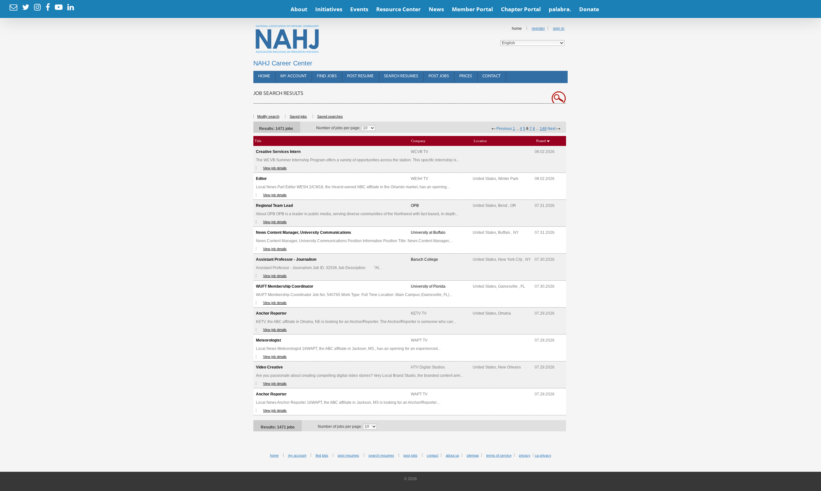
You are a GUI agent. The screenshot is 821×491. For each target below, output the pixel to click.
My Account (293, 76)
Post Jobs (438, 76)
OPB (415, 205)
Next (551, 128)
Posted (541, 141)
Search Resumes (401, 76)
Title (258, 141)
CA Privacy (543, 455)
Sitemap (473, 455)
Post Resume (360, 76)
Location (480, 141)
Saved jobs (298, 116)
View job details (275, 168)
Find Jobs (327, 76)
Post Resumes (348, 455)
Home (264, 76)
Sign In (558, 28)
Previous (504, 128)
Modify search (268, 116)
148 (543, 128)
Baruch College (424, 259)
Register (538, 28)
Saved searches (330, 116)
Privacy (524, 455)
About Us (452, 455)
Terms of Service (499, 455)
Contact (491, 76)
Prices (465, 76)
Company (418, 141)
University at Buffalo (428, 232)
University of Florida (428, 286)
